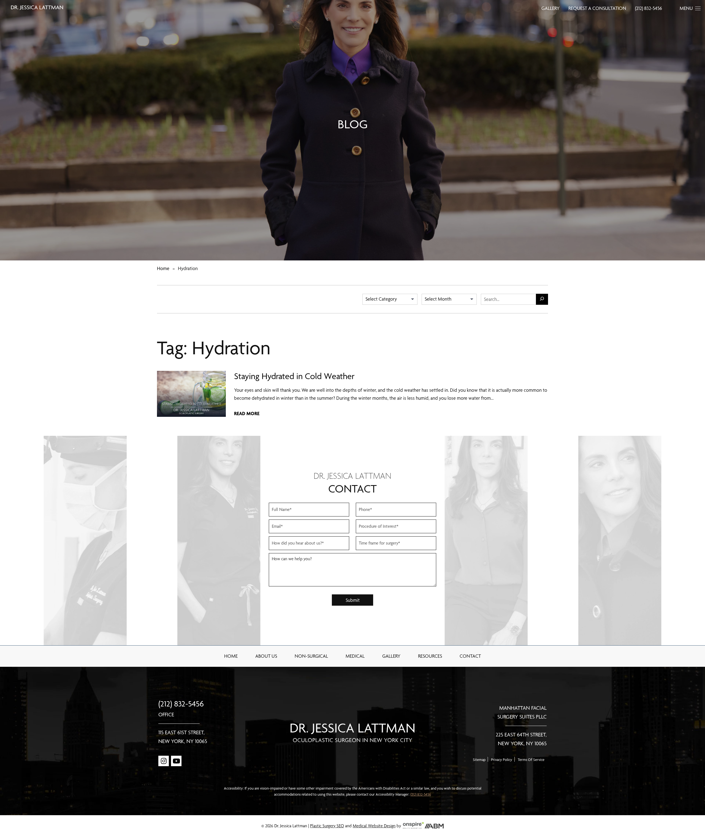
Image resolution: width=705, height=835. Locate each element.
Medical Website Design (374, 825)
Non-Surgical (311, 656)
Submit (353, 600)
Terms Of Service (531, 759)
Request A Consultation (597, 8)
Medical (355, 656)
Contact (470, 656)
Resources (430, 656)
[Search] (542, 299)
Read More (246, 413)
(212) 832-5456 (648, 8)
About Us (266, 656)
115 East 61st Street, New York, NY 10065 (182, 736)
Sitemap (479, 759)
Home (163, 268)
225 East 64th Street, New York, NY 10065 (521, 739)
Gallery (550, 8)
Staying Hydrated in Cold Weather (294, 376)
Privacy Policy (501, 759)
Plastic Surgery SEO (327, 825)
